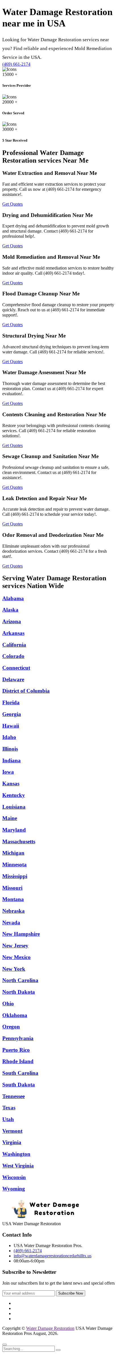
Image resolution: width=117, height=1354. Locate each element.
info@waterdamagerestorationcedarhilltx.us (52, 1255)
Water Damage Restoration (50, 1328)
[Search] (58, 1350)
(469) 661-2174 (16, 64)
